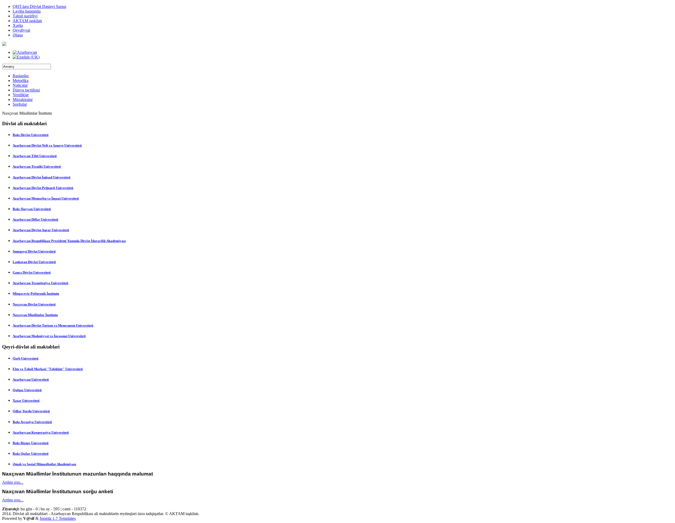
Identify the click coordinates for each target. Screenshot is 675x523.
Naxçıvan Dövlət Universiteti (34, 304)
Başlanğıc (21, 76)
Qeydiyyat (21, 30)
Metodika (20, 80)
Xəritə (18, 25)
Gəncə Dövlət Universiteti (32, 272)
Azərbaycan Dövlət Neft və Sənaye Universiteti (47, 145)
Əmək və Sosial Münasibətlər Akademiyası (44, 464)
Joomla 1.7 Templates (58, 518)
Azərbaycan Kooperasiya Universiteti (41, 432)
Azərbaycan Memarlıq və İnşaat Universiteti (46, 198)
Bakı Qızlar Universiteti (31, 454)
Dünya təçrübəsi (26, 90)
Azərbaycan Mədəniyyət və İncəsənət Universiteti (49, 336)
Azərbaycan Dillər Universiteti (35, 219)
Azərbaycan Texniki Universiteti (37, 166)
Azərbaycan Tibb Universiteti (35, 156)
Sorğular (20, 104)
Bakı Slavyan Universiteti (32, 209)
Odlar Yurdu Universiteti (31, 411)
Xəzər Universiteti (26, 401)
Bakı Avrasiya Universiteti (32, 422)
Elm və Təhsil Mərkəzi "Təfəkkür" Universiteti (48, 369)
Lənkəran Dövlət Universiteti (34, 262)
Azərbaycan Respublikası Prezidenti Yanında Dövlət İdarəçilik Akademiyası (69, 241)
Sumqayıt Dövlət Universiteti (34, 251)
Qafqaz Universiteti (27, 390)
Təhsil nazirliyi (25, 16)
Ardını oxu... (12, 482)
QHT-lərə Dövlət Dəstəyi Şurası (39, 6)
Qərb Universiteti (25, 358)
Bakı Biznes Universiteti (31, 443)
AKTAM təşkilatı (27, 20)
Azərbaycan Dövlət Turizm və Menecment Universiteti (53, 325)
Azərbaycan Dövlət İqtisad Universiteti (41, 177)
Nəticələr (20, 85)
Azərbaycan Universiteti (31, 379)
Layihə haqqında (27, 11)
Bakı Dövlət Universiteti (31, 135)
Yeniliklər (21, 95)
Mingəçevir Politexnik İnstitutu (36, 294)
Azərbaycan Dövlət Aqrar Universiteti (41, 230)
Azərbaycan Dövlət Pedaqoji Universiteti (43, 188)
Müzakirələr (23, 99)
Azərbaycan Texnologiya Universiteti (40, 283)
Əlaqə (18, 35)
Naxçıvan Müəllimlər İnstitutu (35, 315)
